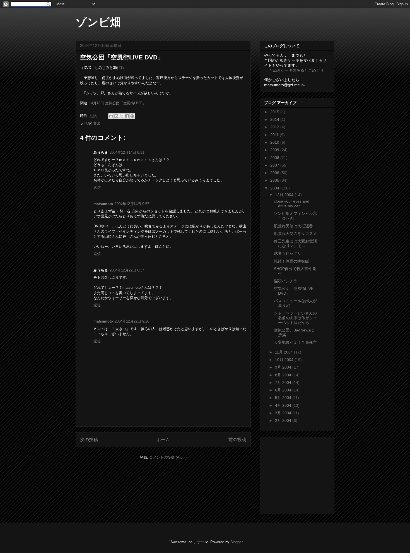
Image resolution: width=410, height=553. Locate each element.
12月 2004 (285, 195)
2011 (275, 135)
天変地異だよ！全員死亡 (295, 342)
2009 (275, 150)
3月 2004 (283, 413)
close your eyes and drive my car (291, 203)
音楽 (96, 123)
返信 (97, 187)
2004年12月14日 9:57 (132, 204)
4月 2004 (283, 405)
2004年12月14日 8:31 (127, 152)
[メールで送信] (111, 116)
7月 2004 (283, 382)
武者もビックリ (287, 253)
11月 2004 (284, 352)
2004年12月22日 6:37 (127, 270)
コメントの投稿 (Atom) (168, 457)
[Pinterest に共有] (132, 116)
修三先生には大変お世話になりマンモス (295, 243)
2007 (275, 165)
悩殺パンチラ (285, 281)
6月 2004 (283, 390)
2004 (275, 188)
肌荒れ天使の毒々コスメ (295, 233)
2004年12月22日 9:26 (132, 321)
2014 (275, 119)
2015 (275, 112)
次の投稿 (89, 439)
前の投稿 (237, 439)
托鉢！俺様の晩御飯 (291, 261)
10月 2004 (285, 359)
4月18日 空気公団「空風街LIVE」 (118, 103)
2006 (275, 172)
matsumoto (103, 204)
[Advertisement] (299, 474)
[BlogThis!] (116, 116)
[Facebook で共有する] (127, 116)
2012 (275, 127)
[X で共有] (121, 116)
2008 (275, 157)
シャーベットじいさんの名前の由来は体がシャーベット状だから (295, 318)
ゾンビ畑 (98, 22)
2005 (275, 180)
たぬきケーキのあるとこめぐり (296, 70)
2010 (275, 142)
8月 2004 (283, 375)
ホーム (163, 439)
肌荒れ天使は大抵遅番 (293, 226)
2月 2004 (283, 420)
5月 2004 (283, 397)
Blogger (236, 542)
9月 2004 (283, 367)
